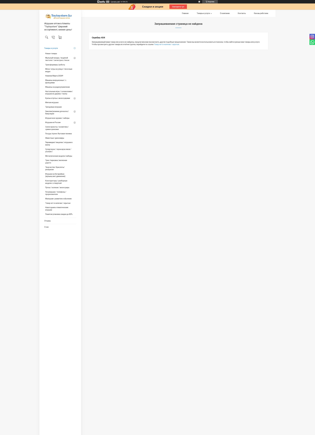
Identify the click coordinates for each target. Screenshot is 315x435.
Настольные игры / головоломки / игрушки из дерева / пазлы (59, 92)
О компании (225, 13)
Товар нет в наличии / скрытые (58, 203)
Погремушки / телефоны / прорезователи (55, 193)
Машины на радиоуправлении (57, 87)
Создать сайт (115, 2)
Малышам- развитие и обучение (58, 199)
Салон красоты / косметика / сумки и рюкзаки (57, 128)
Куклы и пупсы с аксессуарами (57, 98)
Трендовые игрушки (53, 107)
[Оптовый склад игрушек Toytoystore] (60, 16)
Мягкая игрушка (51, 102)
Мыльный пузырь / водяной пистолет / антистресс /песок (57, 59)
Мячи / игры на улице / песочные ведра (58, 70)
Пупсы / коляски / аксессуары (57, 187)
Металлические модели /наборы (58, 156)
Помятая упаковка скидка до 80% (58, 214)
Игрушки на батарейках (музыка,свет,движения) (55, 175)
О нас (46, 227)
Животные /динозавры (54, 138)
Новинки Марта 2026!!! (54, 76)
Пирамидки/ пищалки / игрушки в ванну (58, 143)
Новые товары (51, 53)
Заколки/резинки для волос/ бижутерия (57, 112)
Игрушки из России (53, 122)
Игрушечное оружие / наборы (57, 118)
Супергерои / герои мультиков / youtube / (58, 150)
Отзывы (47, 221)
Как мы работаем (261, 13)
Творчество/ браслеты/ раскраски (55, 168)
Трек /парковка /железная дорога (56, 161)
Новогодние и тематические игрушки (56, 208)
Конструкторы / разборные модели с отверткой (56, 182)
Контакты (242, 13)
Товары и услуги (51, 48)
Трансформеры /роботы (55, 65)
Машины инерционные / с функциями (55, 81)
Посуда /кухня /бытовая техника (58, 134)
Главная (185, 13)
